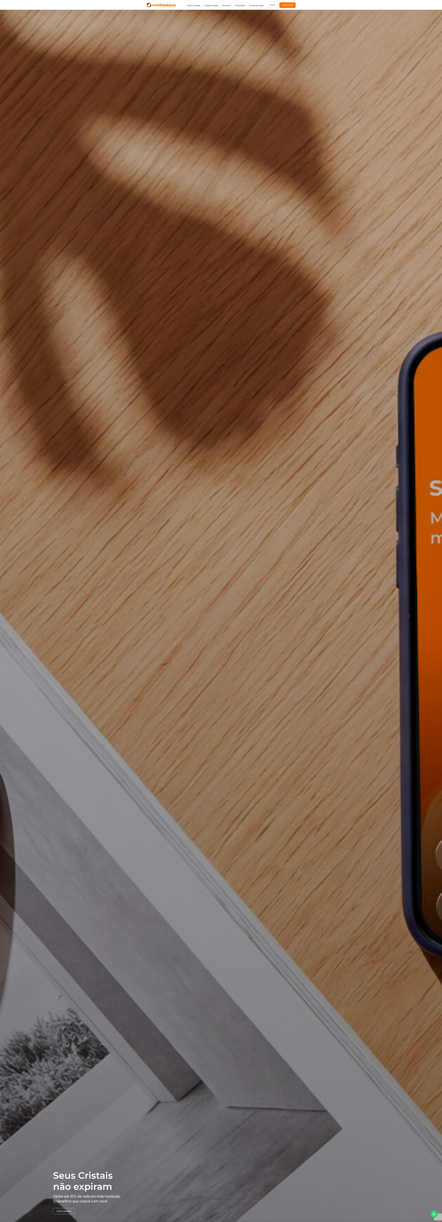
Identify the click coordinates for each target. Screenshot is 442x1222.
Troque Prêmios (211, 5)
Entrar (272, 5)
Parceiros (226, 5)
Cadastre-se (287, 5)
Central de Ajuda (256, 5)
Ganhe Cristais (193, 5)
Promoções (240, 5)
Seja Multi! (62, 1211)
